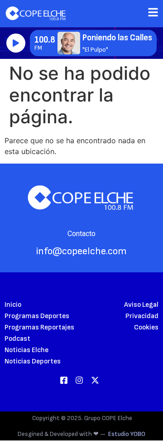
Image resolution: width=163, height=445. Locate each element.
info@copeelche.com (81, 251)
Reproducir (15, 43)
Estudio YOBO (126, 434)
